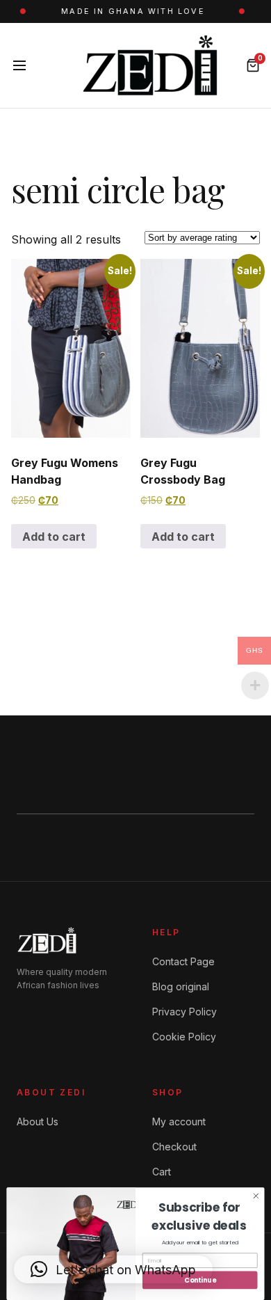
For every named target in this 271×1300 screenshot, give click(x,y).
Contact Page (183, 961)
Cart (161, 1172)
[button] (113, 1269)
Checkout (174, 1146)
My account (179, 1121)
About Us (37, 1121)
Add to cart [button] (53, 537)
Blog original (180, 986)
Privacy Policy (184, 1011)
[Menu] (19, 65)
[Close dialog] (256, 1196)
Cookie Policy (184, 1037)
